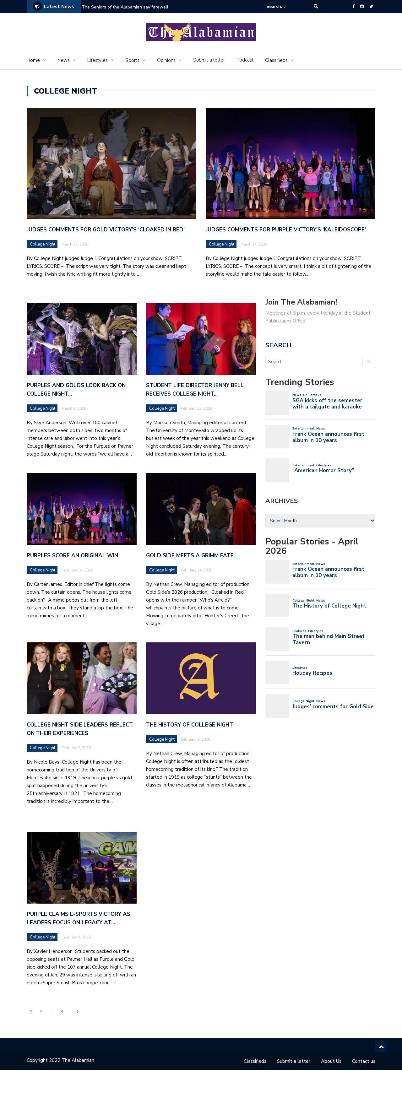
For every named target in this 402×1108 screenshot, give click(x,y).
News (63, 60)
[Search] (316, 6)
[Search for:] (285, 6)
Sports (132, 60)
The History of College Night (190, 724)
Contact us (363, 1061)
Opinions (166, 60)
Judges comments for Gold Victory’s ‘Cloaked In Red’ (106, 229)
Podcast (244, 60)
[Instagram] (362, 6)
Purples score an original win (72, 555)
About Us (331, 1061)
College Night (42, 244)
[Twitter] (371, 6)
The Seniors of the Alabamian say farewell (126, 7)
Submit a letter (209, 60)
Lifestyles (97, 60)
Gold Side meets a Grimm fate (190, 555)
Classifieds (276, 60)
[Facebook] (353, 6)
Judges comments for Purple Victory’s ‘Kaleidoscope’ (286, 229)
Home (33, 60)
